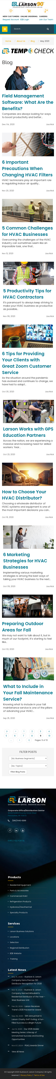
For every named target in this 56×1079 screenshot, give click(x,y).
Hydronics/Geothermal (21, 907)
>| (29, 740)
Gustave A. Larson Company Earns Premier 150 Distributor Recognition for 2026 (27, 980)
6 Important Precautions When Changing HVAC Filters (27, 168)
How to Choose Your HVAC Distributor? (24, 495)
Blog (33, 41)
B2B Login (24, 19)
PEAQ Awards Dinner (28, 1045)
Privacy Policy (26, 1075)
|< (7, 731)
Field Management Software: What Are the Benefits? (27, 102)
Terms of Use (39, 1075)
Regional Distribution (19, 947)
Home (8, 41)
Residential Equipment (20, 885)
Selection (14, 942)
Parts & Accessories (19, 890)
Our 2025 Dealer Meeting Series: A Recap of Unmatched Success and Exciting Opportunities (27, 1034)
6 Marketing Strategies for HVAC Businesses (25, 560)
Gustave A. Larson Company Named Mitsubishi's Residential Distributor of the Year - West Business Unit (28, 994)
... (11, 740)
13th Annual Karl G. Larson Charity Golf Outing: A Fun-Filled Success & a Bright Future (28, 1019)
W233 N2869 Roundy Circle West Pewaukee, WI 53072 (22, 814)
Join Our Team (46, 19)
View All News (18, 1051)
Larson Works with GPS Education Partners (28, 432)
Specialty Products (19, 912)
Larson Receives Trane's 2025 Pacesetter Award (26, 1008)
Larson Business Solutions (22, 931)
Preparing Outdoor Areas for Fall (22, 626)
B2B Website (15, 953)
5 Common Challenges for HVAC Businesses (27, 231)
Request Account (11, 19)
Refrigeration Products (20, 901)
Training (14, 958)
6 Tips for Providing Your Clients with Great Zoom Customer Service (26, 363)
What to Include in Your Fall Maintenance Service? (28, 692)
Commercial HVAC (19, 896)
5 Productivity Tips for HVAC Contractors (27, 294)
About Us (21, 41)
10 (49, 735)
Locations (14, 936)
